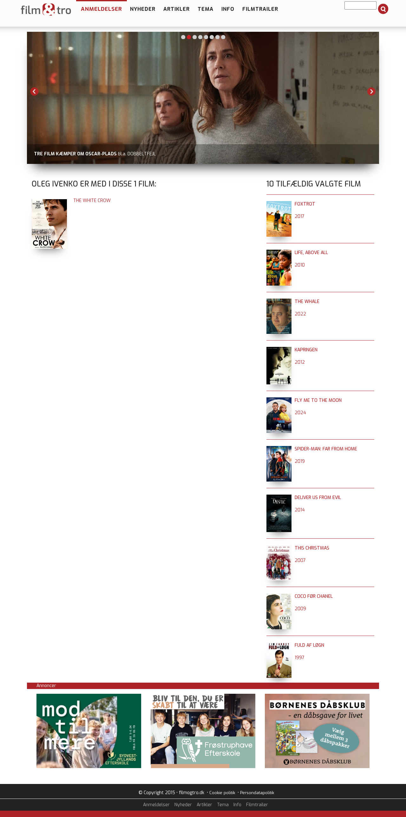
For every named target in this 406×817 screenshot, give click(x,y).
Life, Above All (311, 253)
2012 (300, 362)
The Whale (307, 302)
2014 (300, 510)
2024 (300, 413)
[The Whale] (278, 302)
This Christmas (312, 548)
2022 (300, 314)
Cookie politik (222, 792)
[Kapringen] (278, 350)
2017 (299, 216)
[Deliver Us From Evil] (278, 498)
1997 (299, 658)
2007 (300, 560)
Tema (205, 9)
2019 (300, 461)
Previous (34, 91)
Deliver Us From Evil (318, 498)
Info (227, 9)
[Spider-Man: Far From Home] (278, 449)
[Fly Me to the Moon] (278, 400)
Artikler (176, 9)
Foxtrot (305, 204)
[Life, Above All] (278, 253)
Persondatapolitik (257, 792)
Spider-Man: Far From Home (326, 449)
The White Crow (92, 201)
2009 (300, 609)
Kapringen (306, 350)
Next (371, 91)
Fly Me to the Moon (318, 400)
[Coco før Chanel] (278, 596)
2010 (300, 265)
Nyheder (142, 9)
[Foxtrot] (278, 204)
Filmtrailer (260, 9)
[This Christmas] (278, 548)
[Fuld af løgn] (278, 645)
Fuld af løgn (309, 645)
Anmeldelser (101, 9)
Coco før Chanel (314, 596)
